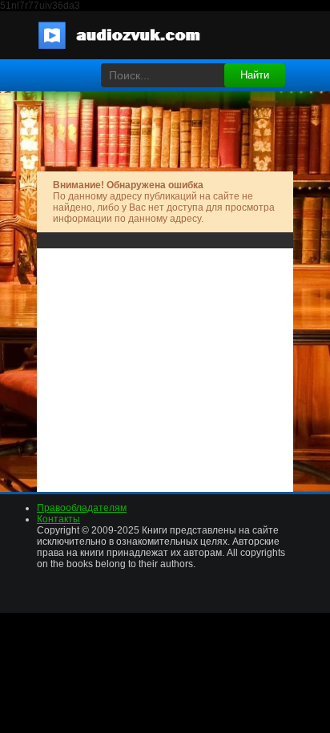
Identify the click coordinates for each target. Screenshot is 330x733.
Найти (254, 75)
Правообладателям (82, 508)
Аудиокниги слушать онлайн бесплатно (129, 35)
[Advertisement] (165, 364)
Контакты (58, 519)
